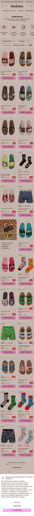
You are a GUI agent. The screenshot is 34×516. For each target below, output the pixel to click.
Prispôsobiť (17, 506)
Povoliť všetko (17, 510)
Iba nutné (17, 502)
